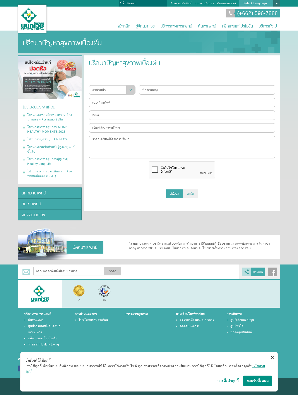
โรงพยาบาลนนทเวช (32, 18)
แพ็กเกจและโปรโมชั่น (237, 26)
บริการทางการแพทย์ (176, 26)
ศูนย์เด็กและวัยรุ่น (242, 320)
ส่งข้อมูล (174, 194)
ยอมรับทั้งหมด (258, 380)
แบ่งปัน (258, 272)
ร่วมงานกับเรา (204, 3)
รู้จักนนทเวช (145, 26)
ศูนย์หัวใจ (236, 326)
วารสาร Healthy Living (43, 344)
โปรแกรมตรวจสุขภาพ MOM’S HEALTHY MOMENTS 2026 (47, 129)
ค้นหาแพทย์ (207, 26)
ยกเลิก (190, 194)
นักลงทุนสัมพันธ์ (181, 3)
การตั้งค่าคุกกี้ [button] (228, 380)
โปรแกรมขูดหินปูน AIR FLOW (47, 139)
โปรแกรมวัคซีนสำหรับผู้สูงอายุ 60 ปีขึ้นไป (51, 149)
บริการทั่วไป (268, 26)
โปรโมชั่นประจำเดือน (93, 320)
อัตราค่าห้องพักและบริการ (197, 320)
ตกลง (112, 271)
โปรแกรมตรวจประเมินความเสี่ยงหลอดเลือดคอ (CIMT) (49, 174)
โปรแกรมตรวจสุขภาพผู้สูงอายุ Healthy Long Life (47, 161)
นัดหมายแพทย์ (33, 193)
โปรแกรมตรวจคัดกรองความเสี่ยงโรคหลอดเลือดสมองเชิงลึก (49, 117)
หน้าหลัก (123, 26)
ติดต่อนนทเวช (226, 3)
